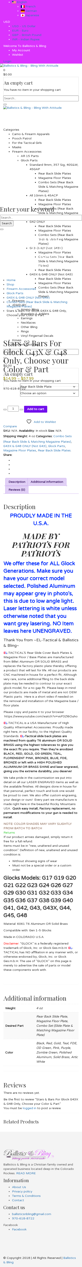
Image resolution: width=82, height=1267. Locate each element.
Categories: (44, 436)
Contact (18, 1200)
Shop (10, 284)
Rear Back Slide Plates (54, 450)
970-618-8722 (23, 1218)
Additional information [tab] (47, 482)
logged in (29, 1108)
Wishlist (17, 55)
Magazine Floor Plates (19, 450)
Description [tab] (17, 482)
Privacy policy (22, 1191)
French (30, 6)
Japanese (32, 15)
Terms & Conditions (26, 1196)
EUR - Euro (20, 30)
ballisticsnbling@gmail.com (31, 1214)
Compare (10, 426)
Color (7, 392)
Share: (7, 455)
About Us (19, 1187)
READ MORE (25, 1173)
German (31, 11)
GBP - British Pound (26, 35)
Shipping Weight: (15, 436)
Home (11, 280)
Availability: (27, 431)
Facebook (19, 1229)
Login (7, 61)
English (21, 2)
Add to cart (35, 409)
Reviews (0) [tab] (17, 490)
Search (7, 223)
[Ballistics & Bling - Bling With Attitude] (29, 66)
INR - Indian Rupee (26, 39)
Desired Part (12, 385)
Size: (51, 431)
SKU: (6, 431)
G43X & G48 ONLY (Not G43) (28, 297)
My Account (21, 50)
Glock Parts (15, 293)
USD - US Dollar (24, 26)
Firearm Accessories (21, 289)
